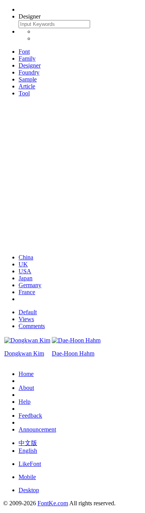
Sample (28, 79)
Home (26, 374)
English (28, 450)
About (26, 387)
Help (25, 401)
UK (23, 264)
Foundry (29, 72)
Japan (25, 278)
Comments (32, 326)
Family (27, 58)
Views (26, 319)
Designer (30, 65)
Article (27, 86)
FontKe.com (53, 503)
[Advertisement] (72, 175)
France (27, 292)
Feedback (30, 415)
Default (28, 312)
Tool (24, 93)
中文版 (28, 443)
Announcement (37, 429)
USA (25, 271)
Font (24, 51)
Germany (30, 285)
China (26, 257)
